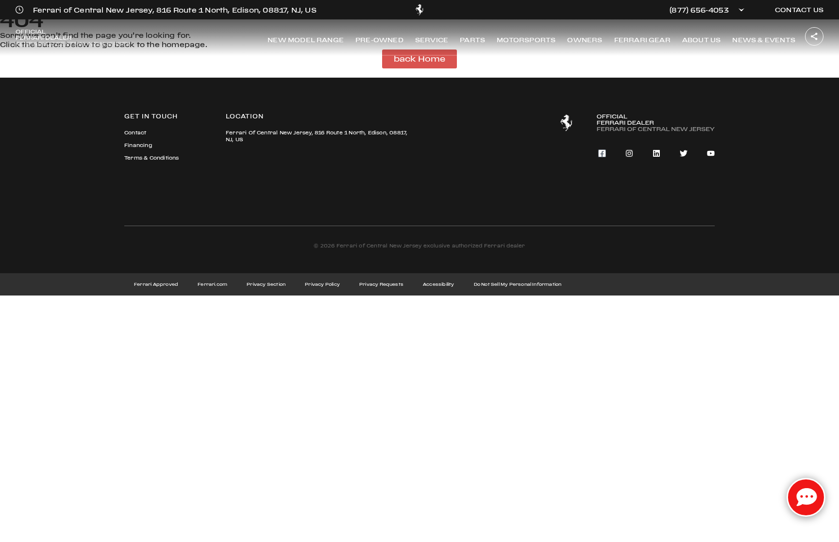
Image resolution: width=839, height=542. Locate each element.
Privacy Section (266, 284)
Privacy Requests (381, 284)
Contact (135, 132)
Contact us (799, 9)
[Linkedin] (656, 153)
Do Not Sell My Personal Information (518, 284)
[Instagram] (629, 153)
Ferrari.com (212, 284)
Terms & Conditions (151, 158)
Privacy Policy (322, 284)
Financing (138, 145)
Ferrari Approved (156, 284)
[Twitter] (684, 153)
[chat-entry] (806, 497)
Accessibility (438, 284)
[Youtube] (711, 153)
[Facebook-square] (602, 153)
